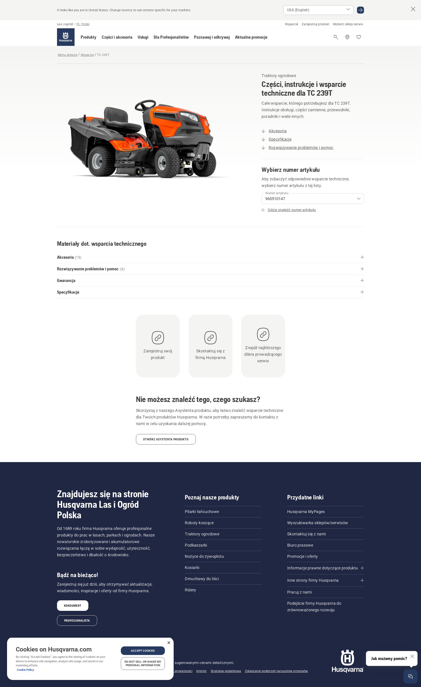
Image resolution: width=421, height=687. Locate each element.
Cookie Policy (25, 669)
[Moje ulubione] (358, 37)
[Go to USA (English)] (360, 10)
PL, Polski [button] (83, 24)
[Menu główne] (66, 37)
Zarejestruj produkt (315, 24)
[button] (88, 37)
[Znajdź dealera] (347, 37)
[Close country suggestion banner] (413, 9)
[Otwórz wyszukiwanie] (336, 37)
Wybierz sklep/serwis (348, 24)
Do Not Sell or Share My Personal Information (143, 663)
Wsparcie (291, 24)
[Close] (169, 642)
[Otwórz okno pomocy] (410, 676)
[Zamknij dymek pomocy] (412, 656)
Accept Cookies (143, 650)
